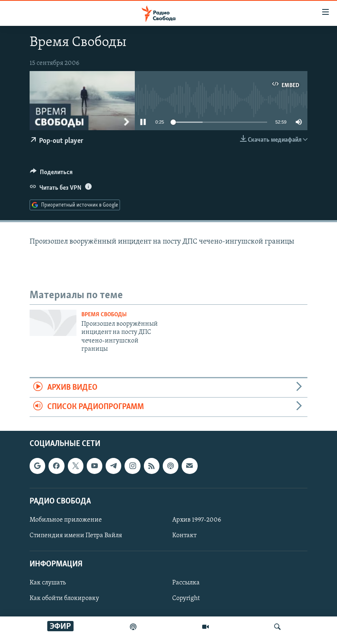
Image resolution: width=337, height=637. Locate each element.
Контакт (184, 535)
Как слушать (48, 583)
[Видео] (205, 626)
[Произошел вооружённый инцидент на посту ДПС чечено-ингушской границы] (53, 323)
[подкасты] (133, 626)
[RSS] (151, 466)
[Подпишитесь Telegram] (113, 466)
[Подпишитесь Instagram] (132, 466)
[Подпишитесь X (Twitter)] (75, 466)
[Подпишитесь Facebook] (56, 466)
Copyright (186, 599)
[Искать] (277, 626)
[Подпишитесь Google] (37, 466)
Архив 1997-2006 (196, 520)
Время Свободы (104, 315)
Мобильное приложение (66, 520)
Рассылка (186, 583)
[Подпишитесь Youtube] (94, 466)
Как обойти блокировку (64, 599)
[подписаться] (189, 466)
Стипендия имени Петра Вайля (76, 535)
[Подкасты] (170, 466)
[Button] (51, 174)
